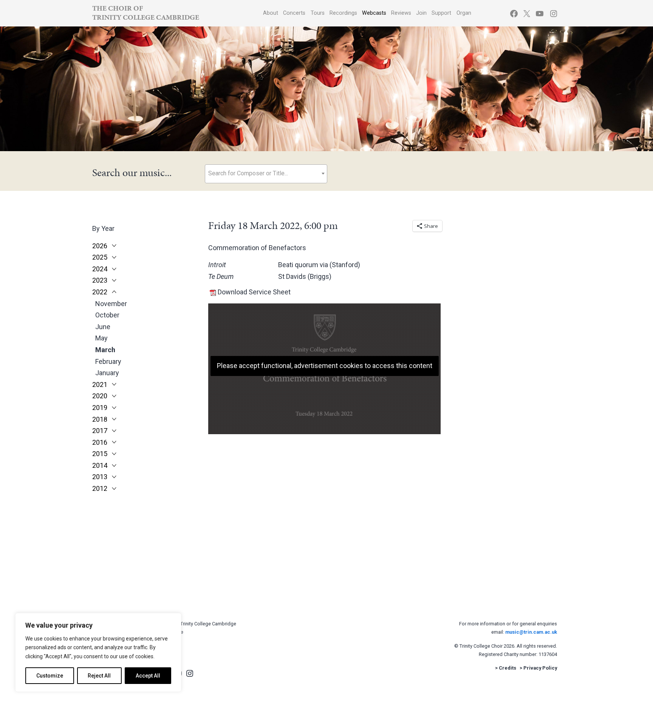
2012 (99, 488)
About (270, 13)
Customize (49, 676)
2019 (99, 408)
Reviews (401, 13)
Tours (318, 13)
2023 (99, 280)
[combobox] (266, 173)
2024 (99, 269)
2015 (99, 454)
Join (421, 13)
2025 (99, 257)
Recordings (343, 13)
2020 (99, 396)
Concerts (294, 13)
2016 (99, 442)
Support (441, 13)
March (105, 350)
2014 (99, 465)
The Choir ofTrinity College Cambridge (145, 12)
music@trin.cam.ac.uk (531, 632)
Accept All (148, 676)
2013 (99, 477)
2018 (99, 419)
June (102, 327)
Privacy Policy (540, 668)
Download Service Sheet (254, 292)
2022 (99, 292)
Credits (507, 668)
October (107, 315)
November (111, 304)
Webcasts (374, 13)
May (101, 338)
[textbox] (266, 173)
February (108, 361)
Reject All (99, 676)
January (107, 373)
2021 (99, 384)
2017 (99, 431)
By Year (103, 228)
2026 (99, 246)
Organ (463, 13)
